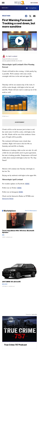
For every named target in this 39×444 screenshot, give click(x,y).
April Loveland (12, 56)
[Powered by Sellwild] (34, 314)
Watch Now (34, 2)
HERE (27, 183)
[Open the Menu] (3, 2)
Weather (6, 16)
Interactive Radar (7, 198)
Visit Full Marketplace (31, 210)
